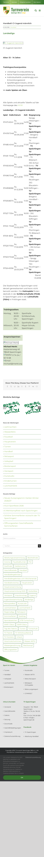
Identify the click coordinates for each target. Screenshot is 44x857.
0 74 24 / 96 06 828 (33, 715)
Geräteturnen (20, 566)
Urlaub (19, 637)
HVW (20, 105)
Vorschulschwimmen (13, 641)
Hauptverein (10, 442)
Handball (13, 27)
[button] (4, 407)
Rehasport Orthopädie (29, 684)
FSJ (30, 562)
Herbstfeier (32, 591)
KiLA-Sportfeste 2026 (14, 506)
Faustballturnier (19, 562)
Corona (7, 562)
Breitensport (10, 466)
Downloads (8, 724)
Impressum (8, 732)
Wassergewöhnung (12, 645)
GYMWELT (28, 693)
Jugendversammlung (13, 599)
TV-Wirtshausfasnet (23, 633)
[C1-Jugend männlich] (13, 43)
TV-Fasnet (8, 633)
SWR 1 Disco (9, 624)
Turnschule (33, 629)
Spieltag (22, 616)
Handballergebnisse (12, 574)
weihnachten (10, 427)
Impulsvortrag (21, 595)
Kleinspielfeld (9, 604)
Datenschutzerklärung (11, 736)
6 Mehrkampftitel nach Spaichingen (21, 511)
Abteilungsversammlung (14, 558)
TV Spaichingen (30, 732)
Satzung (7, 719)
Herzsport (8, 471)
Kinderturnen (10, 481)
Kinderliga (29, 599)
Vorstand (7, 707)
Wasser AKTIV (29, 641)
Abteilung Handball (32, 736)
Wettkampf (28, 645)
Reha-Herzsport (30, 679)
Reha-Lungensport (31, 689)
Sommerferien (10, 616)
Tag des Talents (10, 629)
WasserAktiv (10, 432)
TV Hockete (9, 637)
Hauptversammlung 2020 (14, 591)
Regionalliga (9, 612)
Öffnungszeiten (10, 650)
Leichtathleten (10, 608)
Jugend (32, 595)
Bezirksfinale (33, 558)
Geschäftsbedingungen (11, 728)
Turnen (7, 446)
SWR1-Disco (22, 624)
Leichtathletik (10, 486)
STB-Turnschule (26, 620)
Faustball (8, 437)
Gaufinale (8, 566)
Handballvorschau (11, 583)
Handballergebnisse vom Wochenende (20, 579)
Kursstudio (9, 476)
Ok (22, 777)
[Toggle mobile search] (36, 10)
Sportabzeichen (10, 620)
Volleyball (8, 461)
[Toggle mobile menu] (40, 10)
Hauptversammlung (12, 587)
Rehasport (9, 456)
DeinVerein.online (32, 752)
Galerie (6, 715)
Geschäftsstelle (10, 570)
